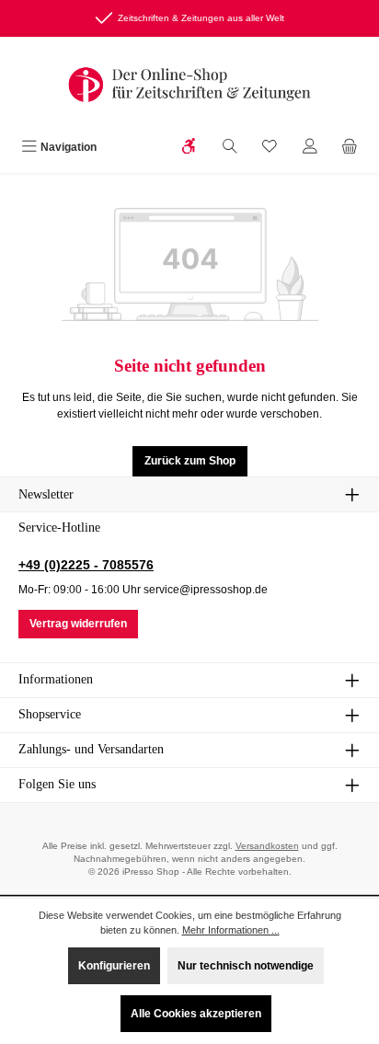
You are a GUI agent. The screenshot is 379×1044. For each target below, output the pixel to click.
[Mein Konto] (310, 148)
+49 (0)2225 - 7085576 (86, 564)
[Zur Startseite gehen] (189, 84)
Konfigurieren (114, 965)
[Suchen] (230, 148)
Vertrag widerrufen (78, 623)
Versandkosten (267, 846)
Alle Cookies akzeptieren (196, 1013)
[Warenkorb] (349, 148)
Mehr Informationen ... (231, 929)
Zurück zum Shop (189, 460)
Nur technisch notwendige (246, 965)
